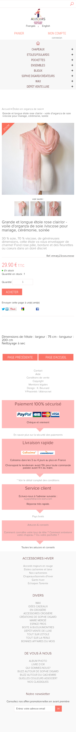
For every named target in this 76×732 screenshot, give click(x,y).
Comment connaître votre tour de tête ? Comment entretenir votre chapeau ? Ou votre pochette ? (38, 533)
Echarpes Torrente (38, 583)
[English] (46, 26)
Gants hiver (38, 580)
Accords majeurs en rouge (38, 566)
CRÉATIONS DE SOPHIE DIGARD (38, 617)
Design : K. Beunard (38, 388)
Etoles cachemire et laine (38, 569)
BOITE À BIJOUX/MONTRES (38, 627)
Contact (38, 370)
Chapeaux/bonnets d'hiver (38, 576)
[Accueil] (38, 16)
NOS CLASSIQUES (38, 682)
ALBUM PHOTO (38, 661)
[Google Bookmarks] (22, 309)
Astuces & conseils (38, 525)
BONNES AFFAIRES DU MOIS (38, 641)
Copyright (38, 381)
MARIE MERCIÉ (38, 620)
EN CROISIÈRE (38, 610)
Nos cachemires (38, 573)
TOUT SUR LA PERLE (38, 638)
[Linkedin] (7, 309)
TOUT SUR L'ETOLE (38, 634)
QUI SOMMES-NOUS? (38, 668)
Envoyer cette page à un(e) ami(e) (20, 302)
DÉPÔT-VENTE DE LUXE (38, 631)
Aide (38, 374)
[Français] (30, 26)
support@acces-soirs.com (38, 499)
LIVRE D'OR (38, 664)
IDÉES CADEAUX (38, 606)
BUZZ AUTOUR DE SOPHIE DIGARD (38, 671)
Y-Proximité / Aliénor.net (38, 391)
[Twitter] (3, 309)
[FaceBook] (37, 309)
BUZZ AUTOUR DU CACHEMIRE (38, 675)
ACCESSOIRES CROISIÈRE (38, 613)
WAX (38, 603)
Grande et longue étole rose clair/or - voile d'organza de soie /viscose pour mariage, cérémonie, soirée (35, 226)
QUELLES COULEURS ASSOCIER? (38, 678)
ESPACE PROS (38, 624)
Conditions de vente (38, 377)
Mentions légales (38, 384)
